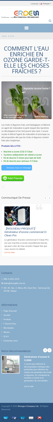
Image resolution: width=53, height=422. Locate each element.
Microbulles (9, 328)
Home (4, 36)
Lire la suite (9, 252)
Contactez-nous (11, 340)
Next (49, 198)
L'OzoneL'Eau (10, 323)
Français (46, 4)
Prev (45, 198)
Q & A (12, 36)
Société (7, 315)
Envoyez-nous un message (19, 168)
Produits (7, 319)
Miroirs (7, 332)
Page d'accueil (10, 311)
